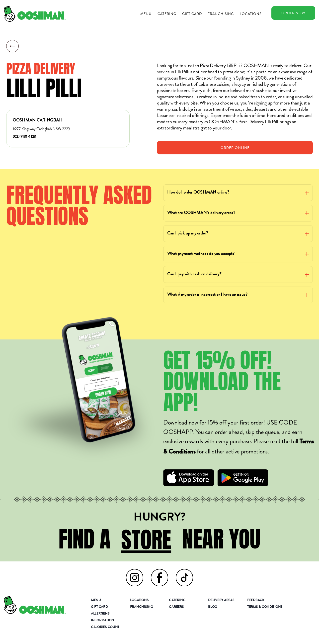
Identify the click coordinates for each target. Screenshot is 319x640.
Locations (250, 13)
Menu (146, 13)
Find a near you (159, 539)
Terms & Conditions (265, 607)
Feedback (255, 600)
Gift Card (192, 13)
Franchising (221, 13)
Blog (212, 607)
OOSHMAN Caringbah (37, 120)
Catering (167, 13)
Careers (176, 607)
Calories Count (105, 627)
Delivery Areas (221, 600)
